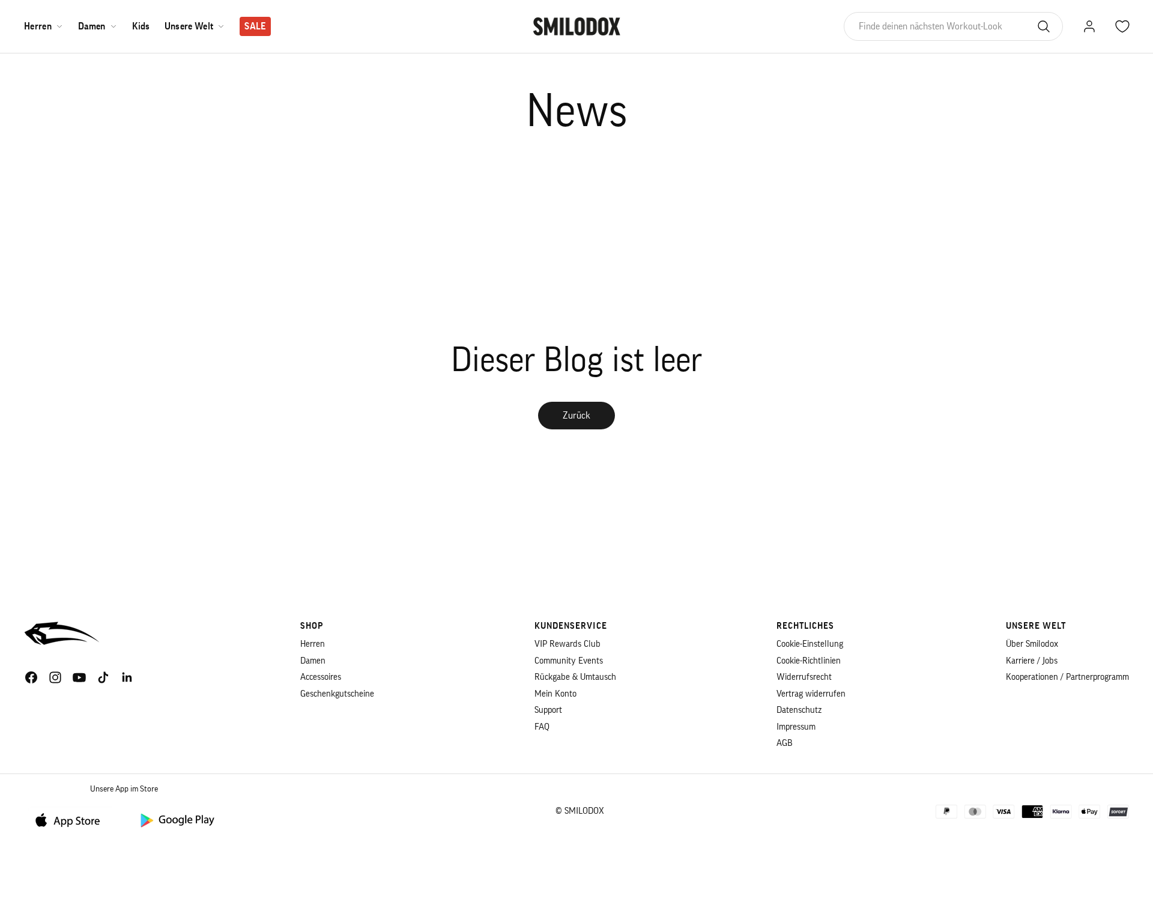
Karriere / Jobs (1032, 660)
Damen (92, 26)
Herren (38, 26)
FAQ (541, 726)
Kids (141, 26)
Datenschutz (799, 710)
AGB (784, 743)
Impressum (796, 726)
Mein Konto (555, 693)
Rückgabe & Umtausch (575, 677)
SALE (254, 26)
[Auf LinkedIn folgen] (127, 677)
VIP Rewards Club (567, 644)
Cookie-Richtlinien (808, 660)
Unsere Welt (189, 26)
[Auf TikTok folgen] (103, 677)
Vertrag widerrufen (811, 693)
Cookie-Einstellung (809, 644)
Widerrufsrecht (804, 677)
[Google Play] (177, 819)
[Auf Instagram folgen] (55, 677)
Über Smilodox (1032, 644)
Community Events (568, 660)
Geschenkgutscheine (337, 693)
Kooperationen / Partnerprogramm (1067, 677)
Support (548, 710)
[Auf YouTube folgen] (79, 677)
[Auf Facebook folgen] (31, 677)
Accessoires (320, 677)
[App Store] (72, 819)
